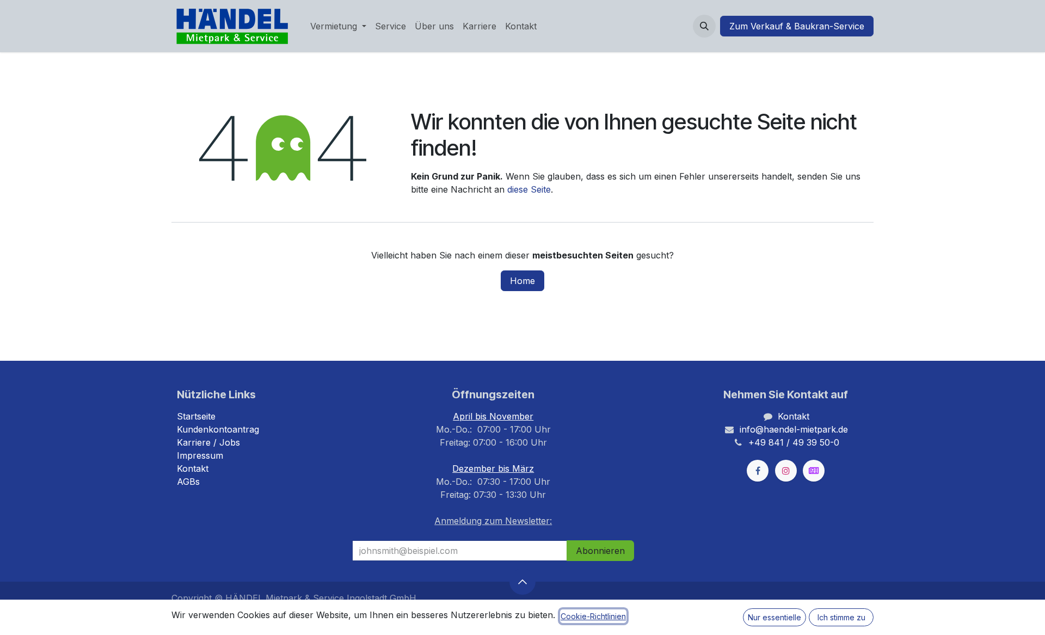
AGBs (188, 481)
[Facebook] (758, 471)
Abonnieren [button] (600, 550)
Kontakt (192, 468)
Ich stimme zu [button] (841, 617)
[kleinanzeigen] (814, 471)
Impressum (200, 455)
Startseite (196, 416)
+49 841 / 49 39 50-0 (793, 442)
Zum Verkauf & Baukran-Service (796, 26)
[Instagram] (786, 471)
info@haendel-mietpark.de (794, 429)
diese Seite (529, 189)
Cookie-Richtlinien (593, 616)
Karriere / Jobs (208, 442)
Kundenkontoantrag (218, 429)
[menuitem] (338, 26)
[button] (704, 26)
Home (522, 280)
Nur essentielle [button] (774, 617)
